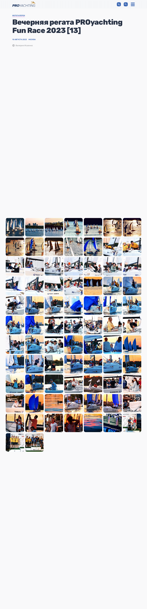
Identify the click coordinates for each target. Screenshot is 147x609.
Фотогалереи (18, 16)
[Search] (126, 4)
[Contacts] (119, 4)
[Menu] (133, 4)
